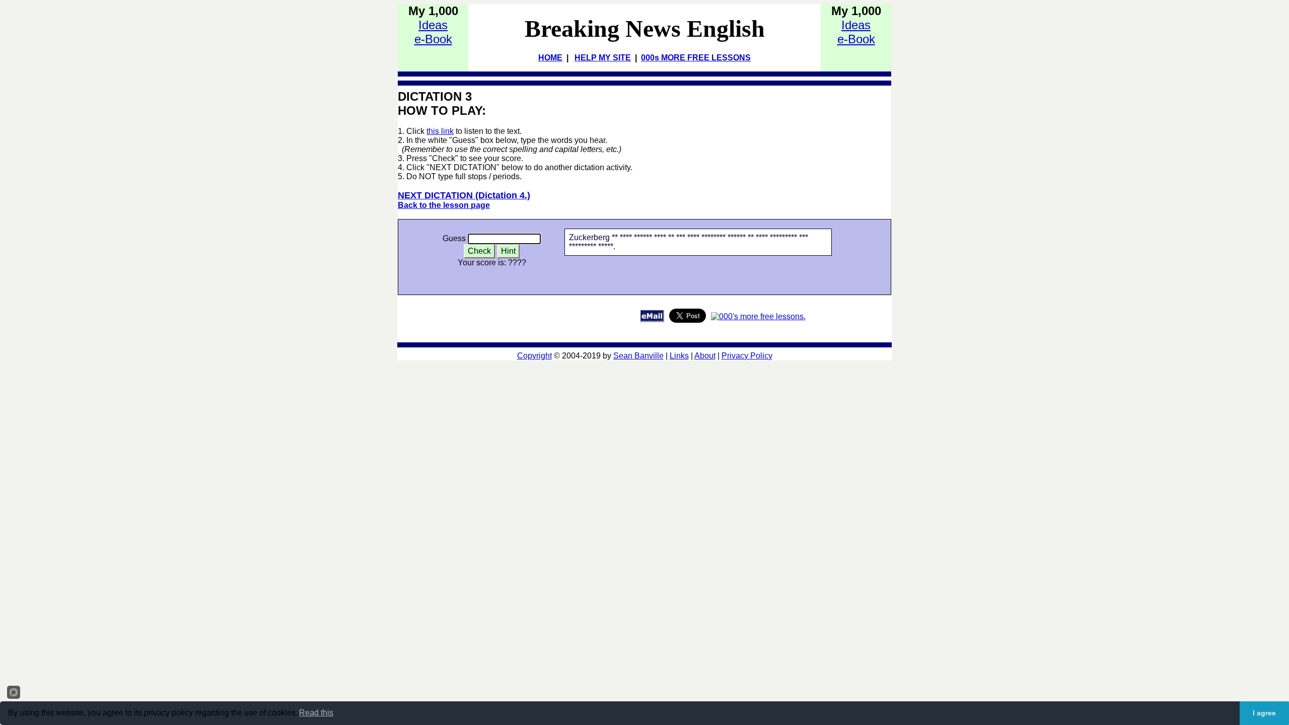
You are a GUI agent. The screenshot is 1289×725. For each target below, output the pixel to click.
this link (440, 131)
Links (679, 355)
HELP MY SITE (603, 57)
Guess (454, 238)
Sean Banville (638, 355)
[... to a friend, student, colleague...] (652, 319)
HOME (550, 57)
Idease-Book (433, 32)
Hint (508, 251)
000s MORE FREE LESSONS (696, 57)
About (704, 355)
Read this (316, 712)
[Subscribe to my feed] (758, 316)
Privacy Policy (747, 355)
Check (479, 251)
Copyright (534, 355)
